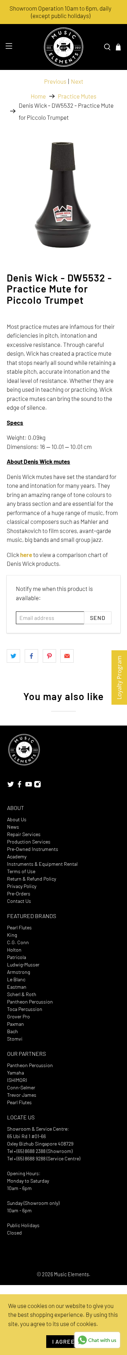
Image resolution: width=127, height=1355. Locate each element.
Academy (16, 856)
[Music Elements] (63, 47)
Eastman (16, 987)
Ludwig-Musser (23, 964)
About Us (16, 819)
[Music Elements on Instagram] (37, 786)
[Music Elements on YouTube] (28, 786)
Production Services (28, 842)
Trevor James (21, 1095)
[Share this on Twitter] (13, 656)
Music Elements (71, 1274)
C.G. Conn (18, 942)
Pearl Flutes (19, 927)
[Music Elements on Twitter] (10, 786)
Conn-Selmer (21, 1087)
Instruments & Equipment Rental (42, 864)
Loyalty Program (119, 677)
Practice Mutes (77, 96)
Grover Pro (18, 1016)
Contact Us (19, 901)
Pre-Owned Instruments (32, 849)
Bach (12, 1031)
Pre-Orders (18, 893)
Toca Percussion (24, 1009)
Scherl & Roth (21, 994)
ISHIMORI (17, 1080)
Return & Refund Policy (31, 879)
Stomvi (15, 1039)
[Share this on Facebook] (31, 656)
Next (77, 81)
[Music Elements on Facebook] (19, 786)
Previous (55, 81)
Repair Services (24, 834)
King (12, 935)
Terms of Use (21, 871)
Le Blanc (16, 979)
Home (38, 96)
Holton (14, 950)
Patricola (16, 957)
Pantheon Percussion (30, 1002)
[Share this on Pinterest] (49, 656)
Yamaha (15, 1073)
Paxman (15, 1024)
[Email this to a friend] (67, 656)
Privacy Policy (21, 886)
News (13, 827)
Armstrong (18, 972)
